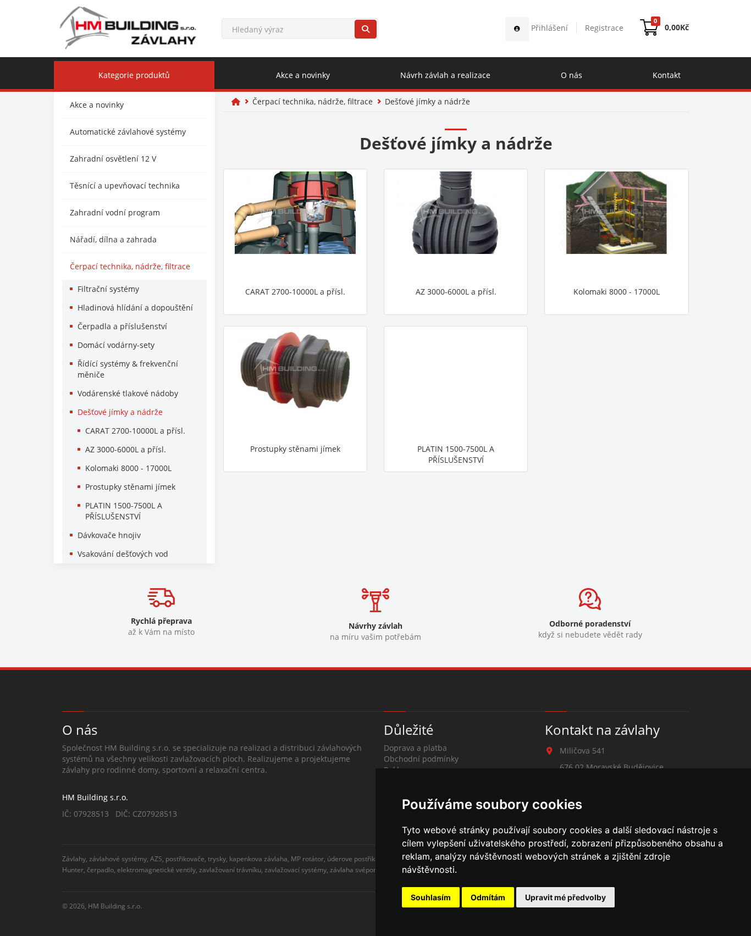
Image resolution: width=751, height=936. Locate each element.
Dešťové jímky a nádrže (120, 412)
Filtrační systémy (108, 289)
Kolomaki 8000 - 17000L (128, 468)
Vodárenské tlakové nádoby (128, 393)
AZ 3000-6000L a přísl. (125, 449)
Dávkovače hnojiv (109, 535)
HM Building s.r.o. (115, 905)
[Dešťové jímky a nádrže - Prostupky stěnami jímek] (295, 384)
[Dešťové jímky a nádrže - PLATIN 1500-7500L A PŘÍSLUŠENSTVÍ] (455, 384)
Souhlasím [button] (431, 897)
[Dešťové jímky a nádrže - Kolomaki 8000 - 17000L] (616, 226)
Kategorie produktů (134, 75)
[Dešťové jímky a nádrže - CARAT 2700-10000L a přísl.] (295, 226)
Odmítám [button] (488, 897)
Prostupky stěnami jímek (130, 486)
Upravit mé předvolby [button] (565, 897)
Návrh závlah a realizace (445, 75)
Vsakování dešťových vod (123, 554)
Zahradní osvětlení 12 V (113, 158)
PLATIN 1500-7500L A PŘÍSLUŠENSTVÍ (123, 511)
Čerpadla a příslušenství (122, 326)
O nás (571, 75)
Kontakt (667, 75)
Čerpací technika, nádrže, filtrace (130, 266)
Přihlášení (548, 28)
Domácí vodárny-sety (116, 345)
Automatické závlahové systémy (128, 131)
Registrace (604, 28)
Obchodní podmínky (421, 759)
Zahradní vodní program (115, 212)
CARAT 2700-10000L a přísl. (135, 430)
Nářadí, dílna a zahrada (113, 239)
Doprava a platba (415, 748)
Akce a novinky (303, 75)
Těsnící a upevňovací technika (125, 185)
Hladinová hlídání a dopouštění (135, 307)
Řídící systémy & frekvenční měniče (128, 369)
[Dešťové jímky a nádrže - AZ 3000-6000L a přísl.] (455, 226)
